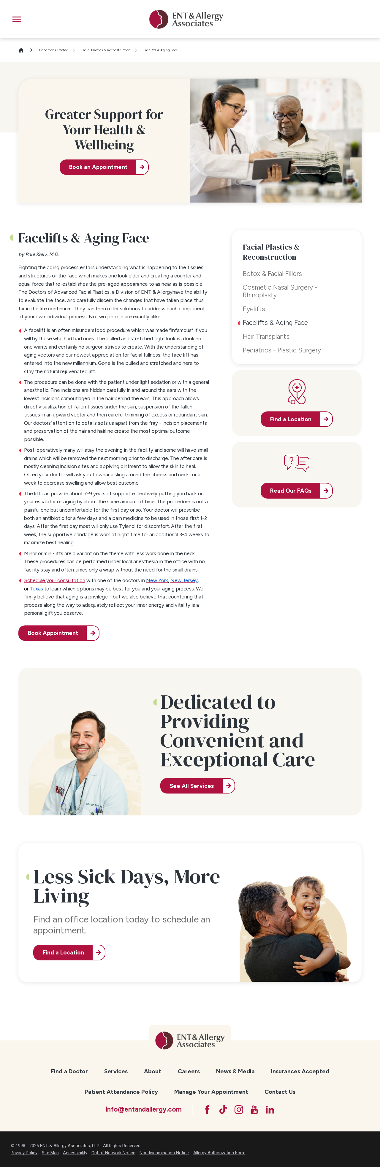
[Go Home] (23, 50)
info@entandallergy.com (144, 1109)
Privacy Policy (24, 1152)
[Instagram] (239, 1109)
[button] (16, 19)
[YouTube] (254, 1109)
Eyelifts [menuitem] (254, 309)
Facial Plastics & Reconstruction (105, 50)
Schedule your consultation (54, 580)
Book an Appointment (98, 167)
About (152, 1071)
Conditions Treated (53, 50)
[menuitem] (69, 1071)
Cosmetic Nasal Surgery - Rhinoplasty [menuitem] (280, 291)
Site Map (50, 1152)
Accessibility (75, 1152)
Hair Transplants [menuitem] (266, 337)
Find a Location (63, 952)
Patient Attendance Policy (121, 1091)
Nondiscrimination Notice (164, 1152)
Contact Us (280, 1091)
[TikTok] (223, 1109)
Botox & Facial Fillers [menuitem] (272, 274)
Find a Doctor (69, 1071)
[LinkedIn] (270, 1109)
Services (116, 1071)
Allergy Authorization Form (219, 1152)
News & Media (235, 1071)
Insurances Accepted (300, 1071)
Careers (189, 1071)
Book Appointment (53, 633)
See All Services (192, 786)
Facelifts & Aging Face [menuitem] (275, 323)
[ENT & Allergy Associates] (186, 19)
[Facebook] (207, 1109)
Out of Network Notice (113, 1152)
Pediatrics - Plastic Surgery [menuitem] (282, 350)
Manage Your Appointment (211, 1091)
